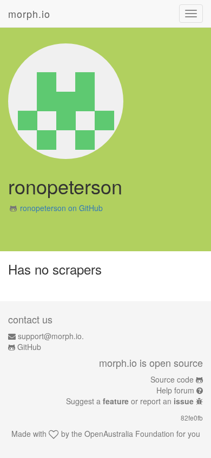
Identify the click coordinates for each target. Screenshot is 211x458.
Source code (172, 379)
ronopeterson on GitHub (61, 207)
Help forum (175, 390)
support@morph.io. (51, 335)
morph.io (29, 14)
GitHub (29, 346)
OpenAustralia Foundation (129, 433)
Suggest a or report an (130, 401)
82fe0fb (192, 417)
